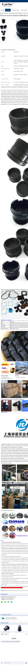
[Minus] (26, 634)
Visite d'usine (24, 10)
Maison (2, 10)
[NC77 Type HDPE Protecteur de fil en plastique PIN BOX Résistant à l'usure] (6, 628)
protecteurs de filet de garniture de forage (14, 590)
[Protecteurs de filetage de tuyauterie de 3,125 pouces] (3, 618)
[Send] (26, 662)
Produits (8, 10)
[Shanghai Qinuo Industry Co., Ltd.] (7, 5)
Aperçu (1, 13)
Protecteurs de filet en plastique (15, 13)
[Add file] (2, 662)
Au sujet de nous (15, 10)
